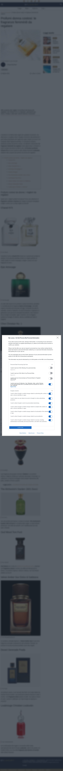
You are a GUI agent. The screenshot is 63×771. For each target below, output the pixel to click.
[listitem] (31, 364)
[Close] (58, 338)
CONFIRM (20, 427)
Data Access (31, 433)
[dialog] (31, 385)
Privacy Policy (40, 433)
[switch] (51, 368)
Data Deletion (23, 433)
